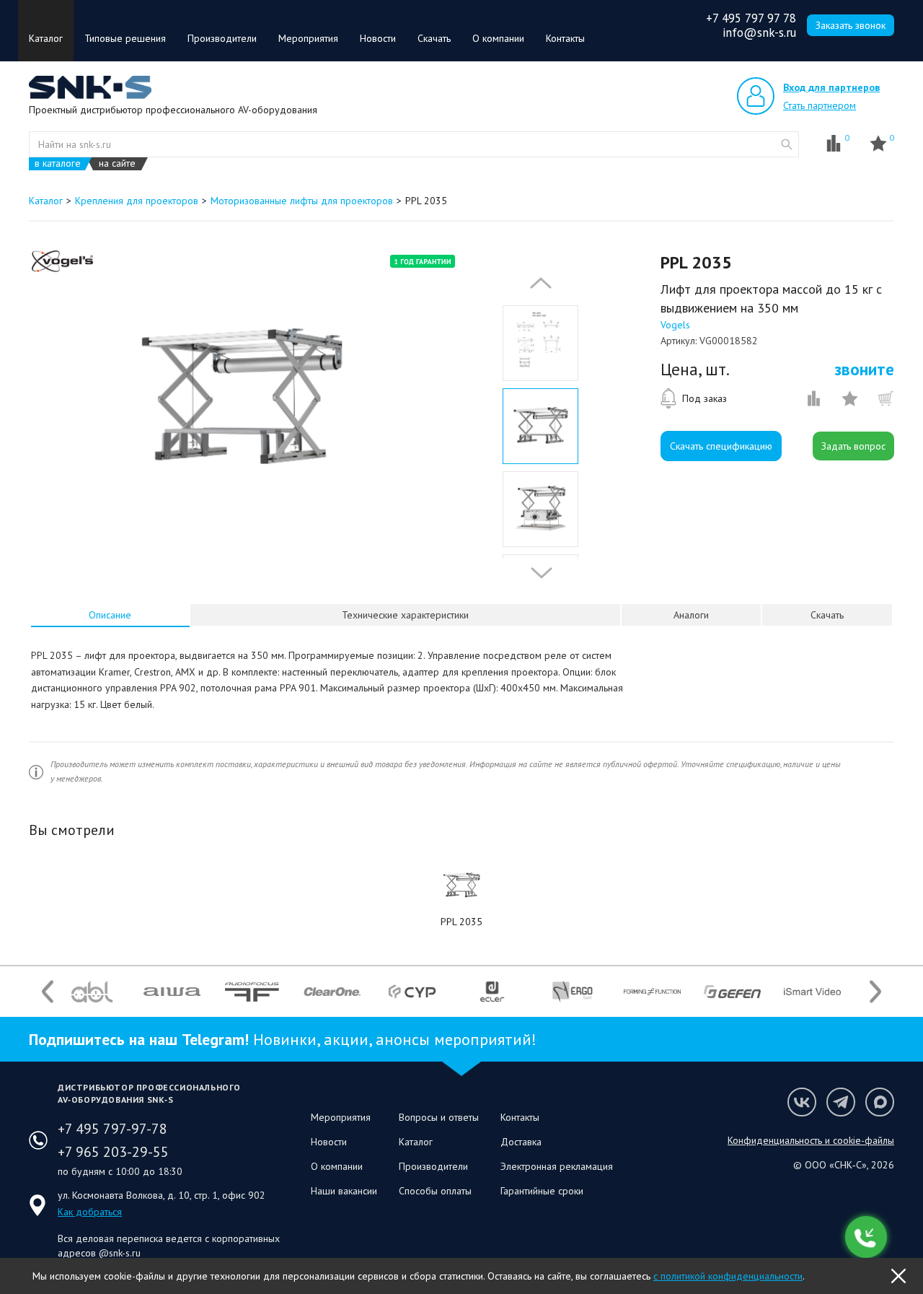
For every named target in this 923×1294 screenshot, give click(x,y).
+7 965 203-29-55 (113, 1151)
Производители (222, 38)
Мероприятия (308, 38)
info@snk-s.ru (759, 32)
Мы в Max (879, 1102)
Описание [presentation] (110, 614)
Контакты (565, 38)
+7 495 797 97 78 (751, 18)
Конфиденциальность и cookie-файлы (811, 1140)
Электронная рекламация (556, 1166)
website (787, 144)
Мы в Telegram (840, 1102)
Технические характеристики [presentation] (405, 614)
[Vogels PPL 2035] (461, 885)
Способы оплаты (435, 1190)
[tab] (110, 615)
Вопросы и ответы (439, 1117)
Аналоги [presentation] (691, 614)
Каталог (46, 38)
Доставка (521, 1141)
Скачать (434, 38)
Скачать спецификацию (721, 446)
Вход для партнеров (831, 87)
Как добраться (90, 1211)
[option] (240, 399)
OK (898, 1276)
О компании (498, 38)
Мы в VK (801, 1102)
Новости (378, 38)
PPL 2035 (461, 921)
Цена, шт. (695, 369)
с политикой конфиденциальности (728, 1275)
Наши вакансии (344, 1190)
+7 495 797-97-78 (112, 1128)
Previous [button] (537, 283)
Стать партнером (819, 105)
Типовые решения (125, 38)
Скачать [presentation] (827, 614)
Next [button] (538, 573)
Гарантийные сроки (541, 1190)
